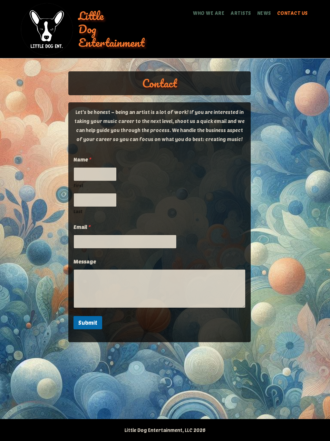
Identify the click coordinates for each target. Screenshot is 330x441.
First (78, 185)
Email (82, 227)
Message (84, 261)
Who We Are (208, 13)
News (264, 13)
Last (77, 211)
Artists (240, 13)
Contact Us (292, 13)
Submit (87, 322)
